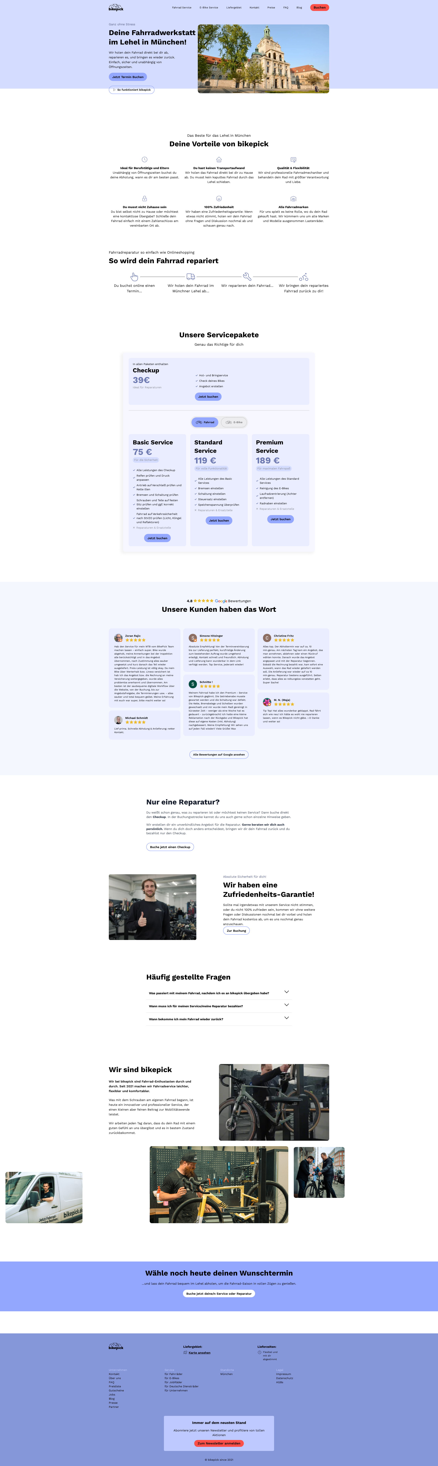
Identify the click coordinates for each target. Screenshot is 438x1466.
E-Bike (238, 422)
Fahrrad (209, 422)
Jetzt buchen (208, 396)
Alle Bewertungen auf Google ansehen (219, 754)
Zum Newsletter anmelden (219, 1443)
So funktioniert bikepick (134, 89)
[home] (116, 7)
